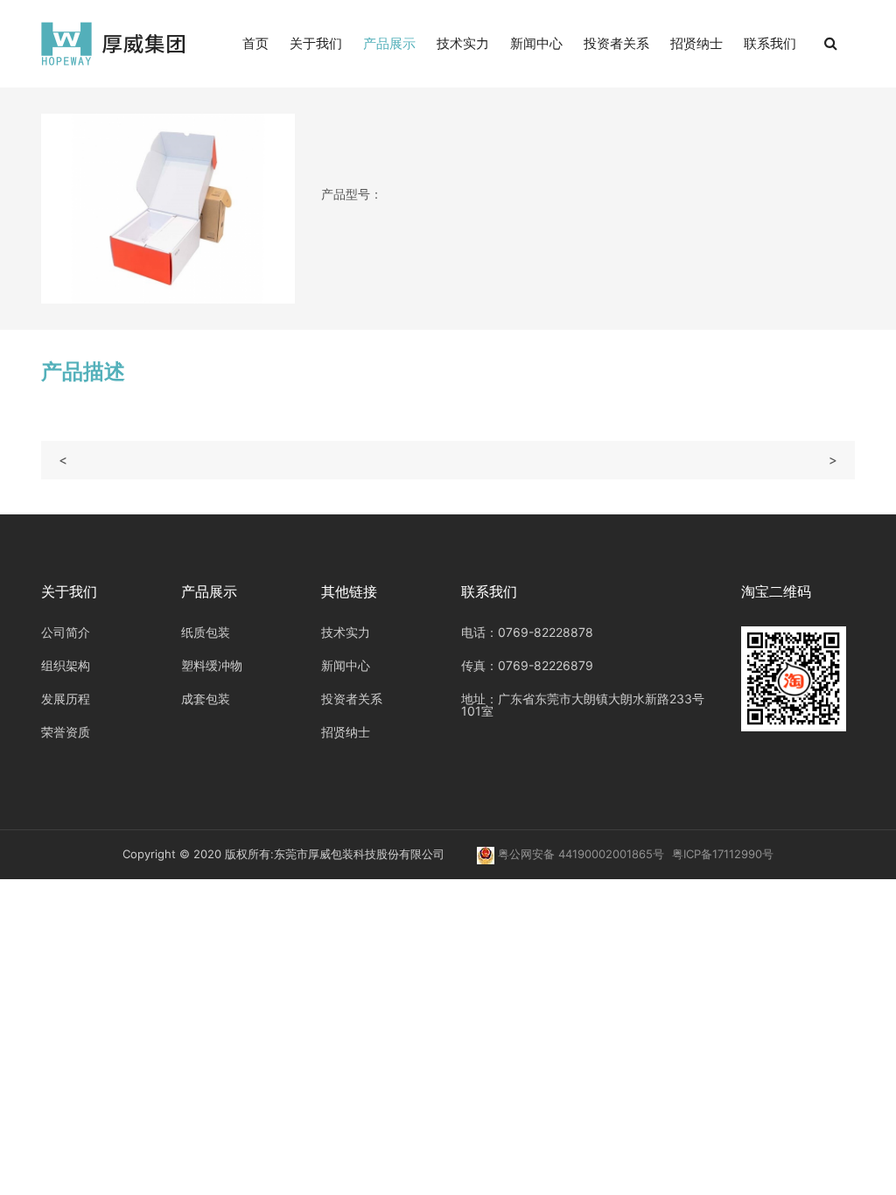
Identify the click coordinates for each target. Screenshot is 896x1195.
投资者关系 (616, 43)
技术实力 (463, 43)
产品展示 (389, 43)
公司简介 (65, 632)
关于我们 (316, 43)
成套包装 (205, 698)
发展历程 (65, 698)
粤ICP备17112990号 (723, 854)
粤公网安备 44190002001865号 (581, 854)
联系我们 (770, 43)
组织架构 (65, 665)
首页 (255, 43)
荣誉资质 (65, 731)
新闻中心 (536, 43)
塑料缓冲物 (211, 665)
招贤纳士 (696, 43)
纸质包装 (205, 632)
